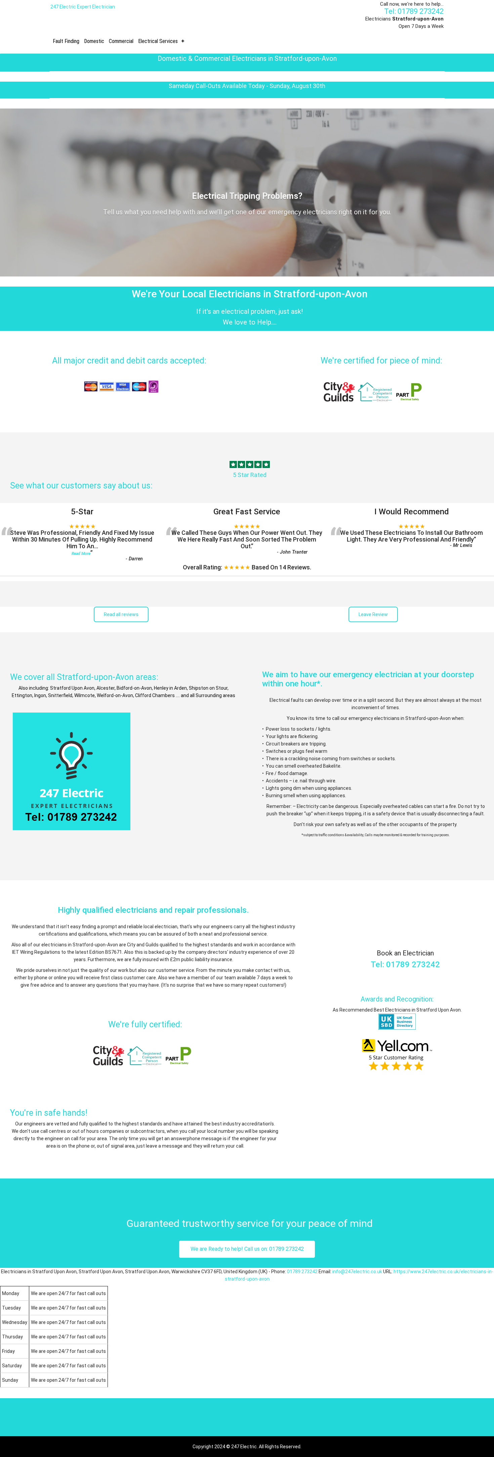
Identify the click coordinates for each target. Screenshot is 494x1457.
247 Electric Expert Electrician (82, 6)
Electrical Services (158, 41)
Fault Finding (66, 41)
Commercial (121, 41)
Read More (81, 553)
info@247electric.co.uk (357, 1271)
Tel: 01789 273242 (414, 11)
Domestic (94, 41)
